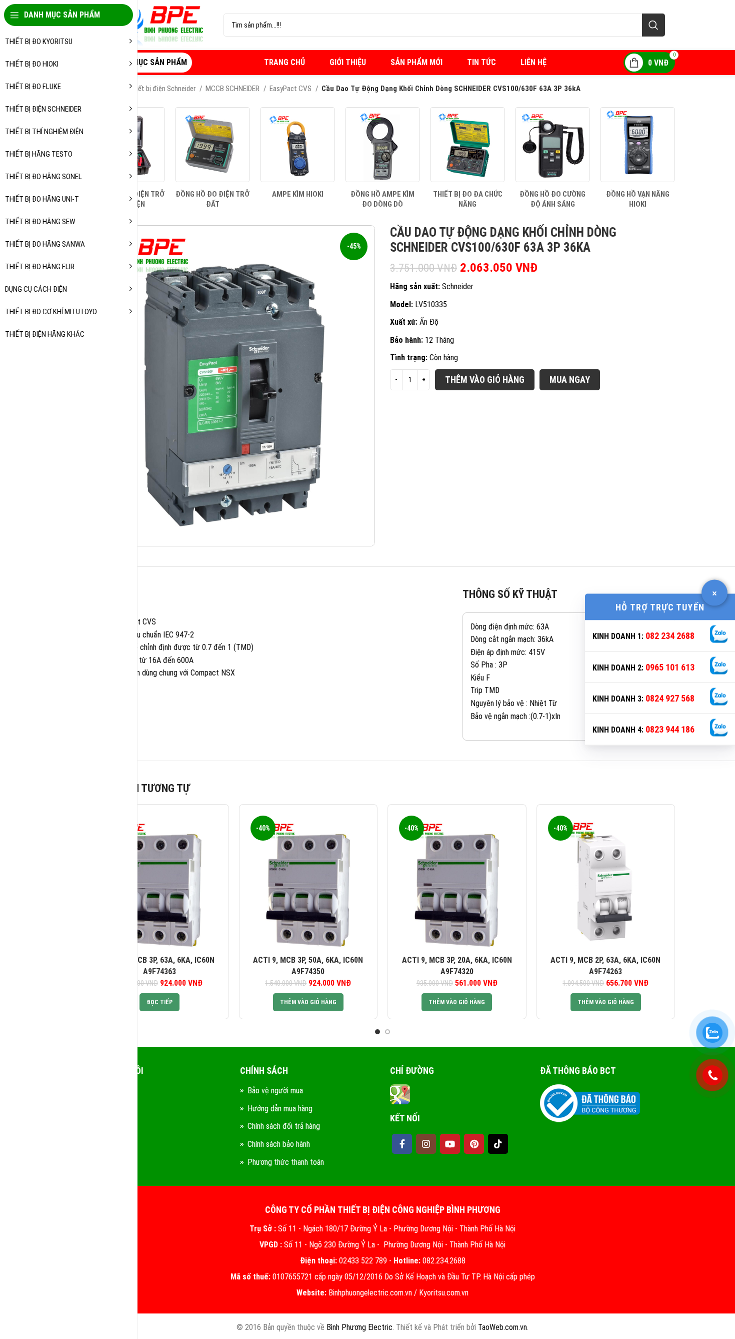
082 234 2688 (670, 635)
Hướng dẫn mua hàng (280, 1108)
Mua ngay (570, 379)
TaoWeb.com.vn (502, 1327)
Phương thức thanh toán (286, 1162)
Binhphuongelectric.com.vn (370, 1292)
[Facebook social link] (402, 1144)
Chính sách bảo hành (279, 1144)
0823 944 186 (670, 729)
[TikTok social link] (498, 1144)
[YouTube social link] (450, 1144)
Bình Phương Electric (359, 1327)
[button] (308, 1002)
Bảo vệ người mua (275, 1090)
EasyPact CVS (291, 88)
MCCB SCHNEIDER (233, 88)
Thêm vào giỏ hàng (484, 379)
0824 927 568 (670, 698)
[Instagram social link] (426, 1144)
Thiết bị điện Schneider (162, 88)
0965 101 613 (670, 666)
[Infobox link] (212, 158)
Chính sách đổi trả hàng (284, 1126)
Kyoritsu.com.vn (443, 1292)
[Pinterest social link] (474, 1144)
